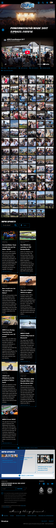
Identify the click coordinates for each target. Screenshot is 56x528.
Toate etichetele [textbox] (25, 225)
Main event (13, 68)
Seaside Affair (46, 68)
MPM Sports (34, 68)
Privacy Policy (23, 505)
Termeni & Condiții (20, 515)
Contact (12, 515)
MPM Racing (24, 68)
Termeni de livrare (31, 515)
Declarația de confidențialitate (45, 515)
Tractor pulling (8, 70)
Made (4, 68)
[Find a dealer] (47, 2)
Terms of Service (6, 506)
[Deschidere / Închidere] (2, 2)
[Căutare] (43, 2)
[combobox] (24, 225)
